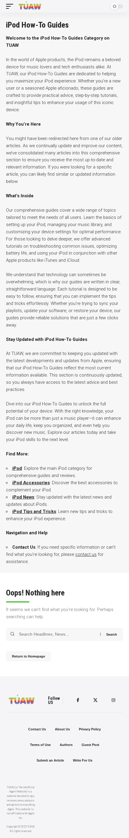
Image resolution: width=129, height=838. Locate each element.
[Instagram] (113, 700)
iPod (17, 468)
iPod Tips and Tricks (34, 511)
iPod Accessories (31, 482)
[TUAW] (30, 6)
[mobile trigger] (11, 6)
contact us (86, 554)
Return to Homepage (28, 656)
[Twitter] (95, 700)
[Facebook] (78, 700)
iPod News (23, 497)
